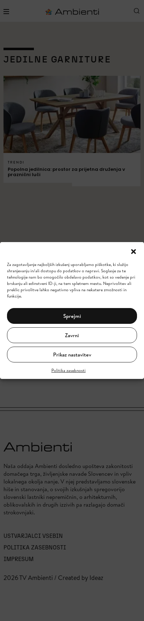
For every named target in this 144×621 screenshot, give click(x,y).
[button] (133, 250)
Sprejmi (72, 316)
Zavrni (72, 335)
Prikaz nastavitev (72, 354)
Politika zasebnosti (68, 370)
